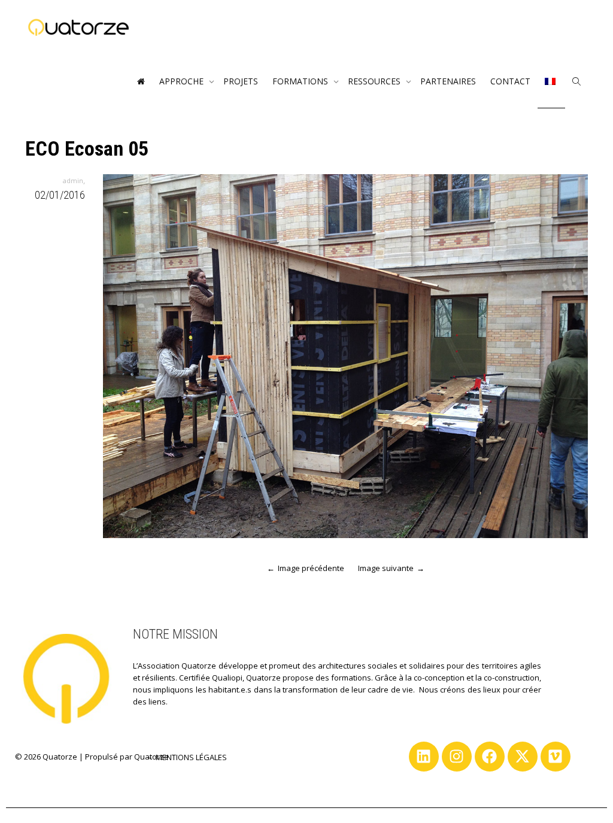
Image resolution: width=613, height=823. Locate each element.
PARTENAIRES (448, 81)
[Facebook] (490, 757)
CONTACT (510, 81)
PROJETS (240, 81)
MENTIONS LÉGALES (191, 757)
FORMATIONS (301, 81)
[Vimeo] (555, 757)
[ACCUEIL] (140, 81)
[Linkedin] (424, 757)
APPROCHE (182, 81)
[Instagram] (457, 757)
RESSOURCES (375, 81)
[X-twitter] (523, 757)
